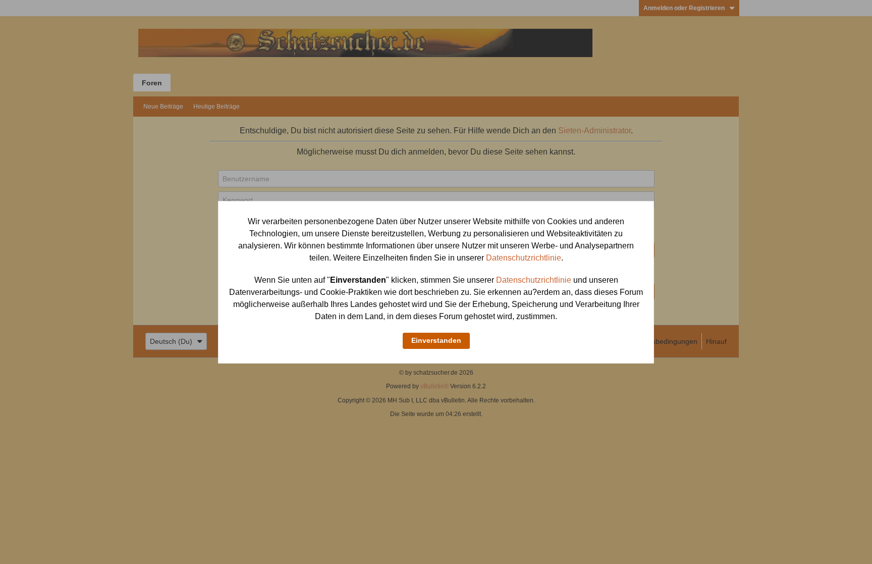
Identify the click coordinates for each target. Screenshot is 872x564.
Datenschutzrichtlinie (523, 257)
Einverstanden (436, 340)
